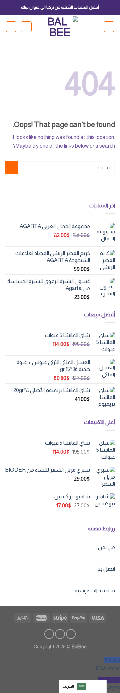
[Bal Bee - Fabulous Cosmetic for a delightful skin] (60, 26)
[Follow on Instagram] (60, 634)
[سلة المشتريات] (11, 26)
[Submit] (11, 167)
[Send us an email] (49, 634)
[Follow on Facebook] (71, 634)
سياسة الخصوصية (95, 590)
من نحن (106, 547)
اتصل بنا (106, 569)
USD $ (108, 664)
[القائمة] (109, 26)
